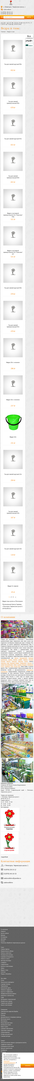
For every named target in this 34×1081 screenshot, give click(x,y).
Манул (8, 661)
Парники (3, 1013)
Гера (12, 666)
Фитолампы (4, 1020)
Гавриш (25, 659)
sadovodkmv (7, 9)
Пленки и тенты (5, 958)
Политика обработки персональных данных (13, 942)
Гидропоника (4, 964)
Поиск (26, 661)
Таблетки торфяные (6, 989)
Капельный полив (6, 1024)
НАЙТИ (29, 17)
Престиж (14, 661)
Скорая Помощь (22, 664)
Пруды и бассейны (6, 973)
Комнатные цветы (6, 987)
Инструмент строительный (8, 999)
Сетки (2, 980)
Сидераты (3, 962)
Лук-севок (3, 978)
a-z (20, 24)
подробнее (4, 856)
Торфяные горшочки (6, 1044)
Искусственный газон (7, 1022)
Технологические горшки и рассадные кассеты (14, 1042)
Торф (2, 997)
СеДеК (20, 659)
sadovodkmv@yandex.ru (12, 878)
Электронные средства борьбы (9, 1011)
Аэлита (15, 659)
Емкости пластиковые (7, 966)
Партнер (20, 661)
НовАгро (7, 666)
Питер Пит (17, 666)
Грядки (3, 1040)
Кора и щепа (4, 1026)
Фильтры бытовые (6, 960)
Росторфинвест (9, 664)
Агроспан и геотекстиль (7, 995)
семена (10, 659)
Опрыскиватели (5, 1032)
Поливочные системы (7, 954)
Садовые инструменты (7, 956)
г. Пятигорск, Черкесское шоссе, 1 (14, 7)
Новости (3, 931)
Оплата (3, 940)
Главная (3, 31)
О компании (4, 929)
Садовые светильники (7, 1028)
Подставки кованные (6, 1030)
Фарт (15, 664)
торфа (2, 664)
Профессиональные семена (8, 993)
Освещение (4, 1009)
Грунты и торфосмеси (7, 991)
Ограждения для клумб (7, 1046)
